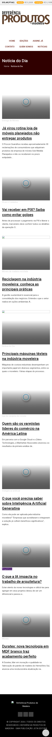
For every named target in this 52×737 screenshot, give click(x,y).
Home (12, 41)
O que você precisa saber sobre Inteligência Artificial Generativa (24, 503)
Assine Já (38, 41)
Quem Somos (26, 46)
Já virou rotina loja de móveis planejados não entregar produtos (21, 133)
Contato (10, 46)
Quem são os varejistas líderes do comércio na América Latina (21, 428)
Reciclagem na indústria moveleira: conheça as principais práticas (21, 284)
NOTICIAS (42, 46)
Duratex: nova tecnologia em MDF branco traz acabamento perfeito (25, 651)
